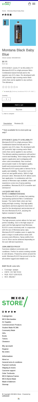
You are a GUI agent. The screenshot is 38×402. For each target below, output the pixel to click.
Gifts (4, 333)
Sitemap (5, 384)
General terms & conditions (12, 362)
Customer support (9, 370)
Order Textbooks (8, 373)
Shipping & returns (9, 368)
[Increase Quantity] (8, 99)
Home (4, 11)
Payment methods (9, 365)
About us (5, 359)
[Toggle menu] (34, 4)
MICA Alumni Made (9, 379)
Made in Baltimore (9, 382)
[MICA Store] (6, 4)
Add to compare (9, 113)
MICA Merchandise (9, 319)
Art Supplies (6, 322)
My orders (6, 352)
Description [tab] (7, 123)
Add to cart (19, 105)
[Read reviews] (9, 87)
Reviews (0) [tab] (18, 123)
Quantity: (5, 95)
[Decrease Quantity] (4, 99)
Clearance (6, 341)
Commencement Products (12, 325)
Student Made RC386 (10, 327)
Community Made (8, 330)
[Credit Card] (18, 399)
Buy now (19, 109)
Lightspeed (5, 396)
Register (5, 349)
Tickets (5, 339)
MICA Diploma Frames (10, 376)
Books (4, 336)
